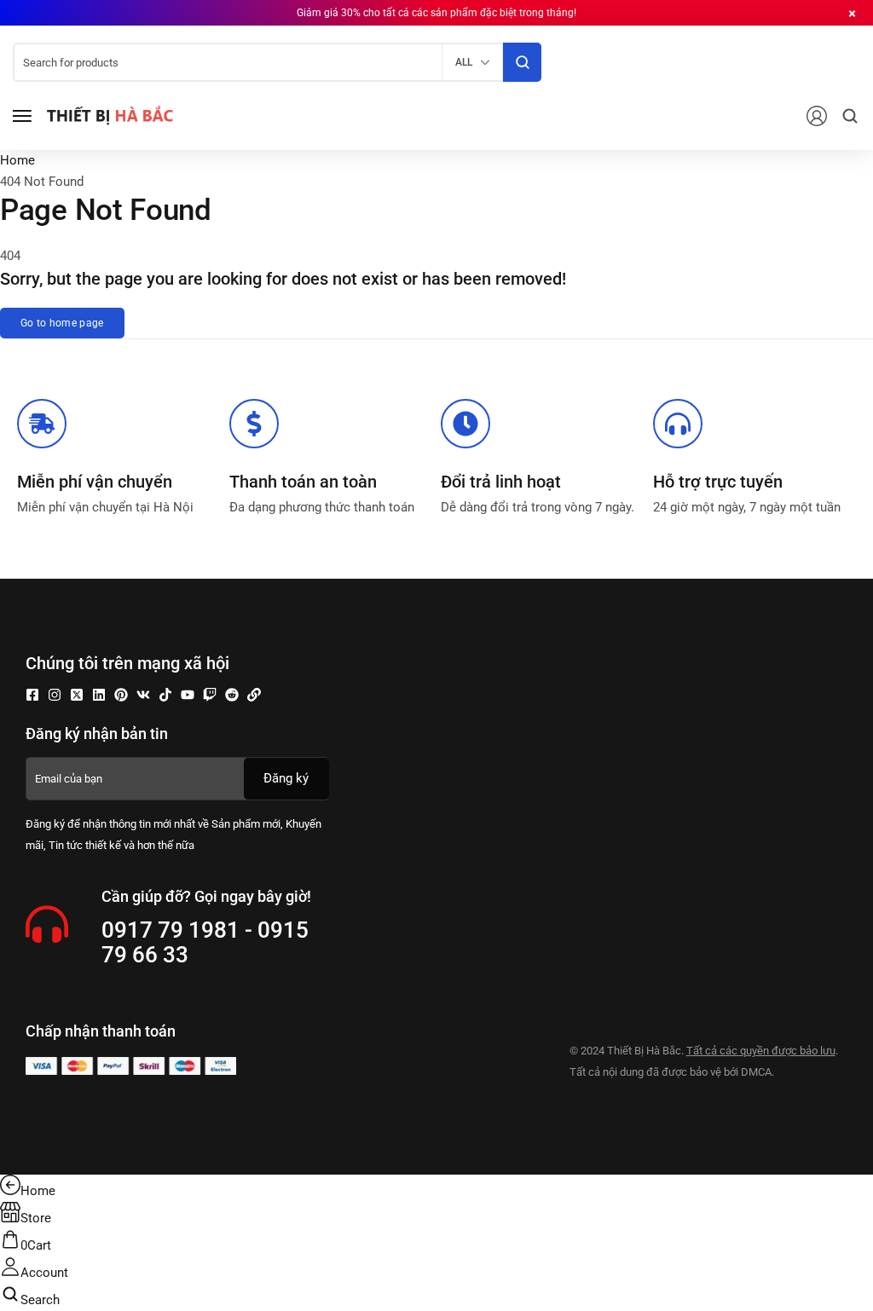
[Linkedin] (99, 695)
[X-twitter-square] (77, 695)
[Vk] (143, 695)
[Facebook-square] (32, 695)
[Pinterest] (121, 695)
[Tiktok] (165, 695)
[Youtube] (187, 695)
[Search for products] (522, 62)
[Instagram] (54, 695)
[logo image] (110, 115)
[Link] (254, 695)
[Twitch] (210, 695)
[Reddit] (232, 695)
